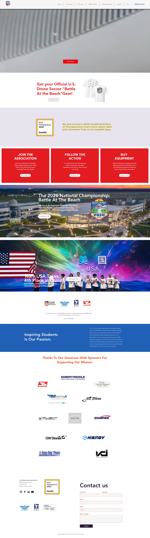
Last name (104, 492)
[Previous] (11, 211)
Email (82, 499)
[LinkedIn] (28, 491)
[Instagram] (20, 491)
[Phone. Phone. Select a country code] (82, 510)
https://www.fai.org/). (106, 335)
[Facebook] (24, 491)
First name (83, 492)
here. (108, 129)
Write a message (84, 514)
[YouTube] (32, 491)
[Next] (138, 211)
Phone (81, 506)
